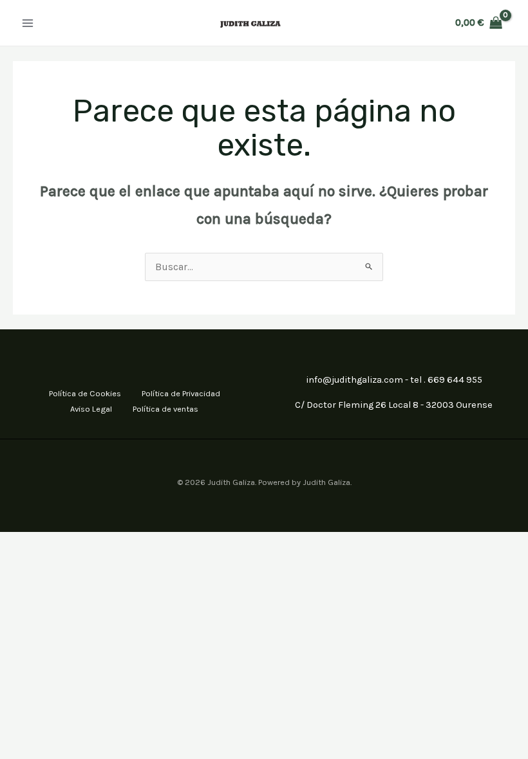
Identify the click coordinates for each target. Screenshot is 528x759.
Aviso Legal (91, 409)
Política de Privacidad (181, 393)
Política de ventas (165, 409)
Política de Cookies (85, 393)
